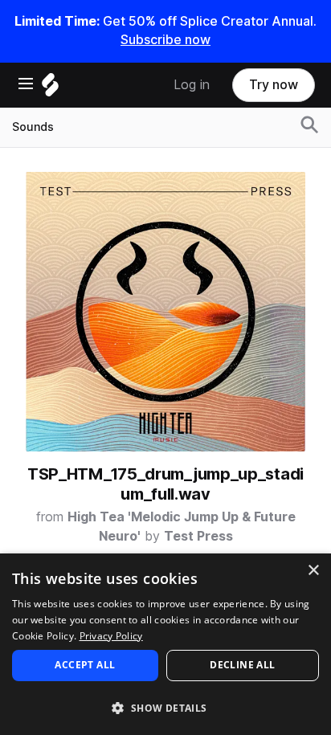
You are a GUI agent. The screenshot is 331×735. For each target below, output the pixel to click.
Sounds (33, 126)
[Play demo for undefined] (165, 311)
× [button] (313, 571)
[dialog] (165, 644)
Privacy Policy (111, 636)
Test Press (198, 536)
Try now (273, 84)
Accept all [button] (85, 665)
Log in (192, 84)
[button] (165, 707)
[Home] (50, 88)
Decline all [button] (242, 665)
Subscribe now (165, 39)
